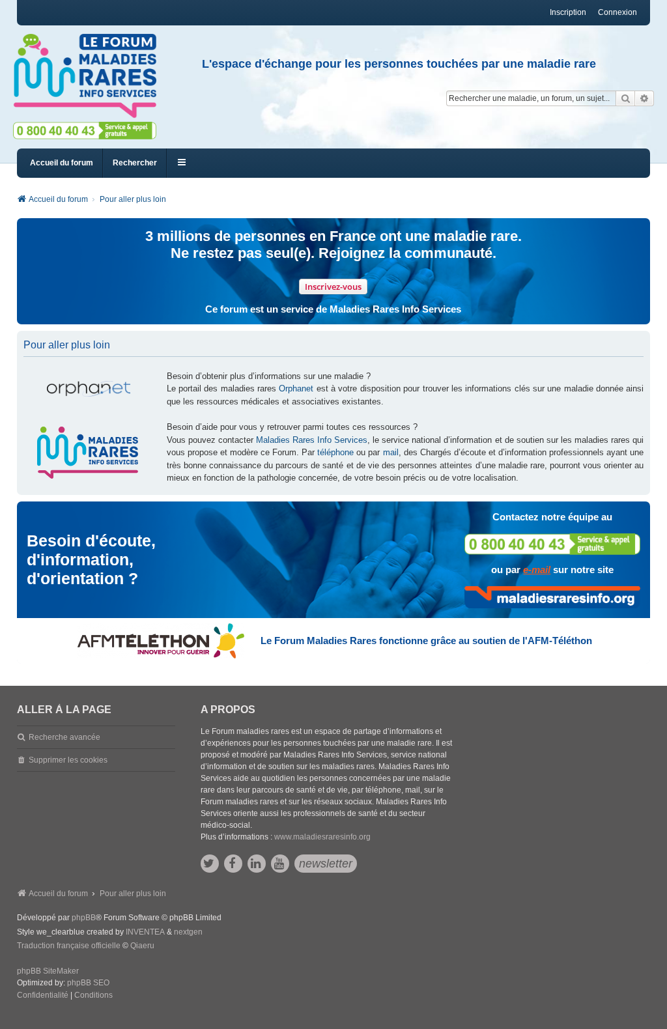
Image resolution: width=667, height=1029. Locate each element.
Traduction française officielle (69, 945)
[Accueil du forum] (90, 76)
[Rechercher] (625, 98)
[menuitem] (42, 996)
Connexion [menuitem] (617, 12)
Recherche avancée (64, 737)
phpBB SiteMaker (48, 971)
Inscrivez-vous (333, 286)
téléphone (335, 452)
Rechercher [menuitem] (135, 162)
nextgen (188, 932)
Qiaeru (142, 945)
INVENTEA (145, 932)
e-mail (536, 569)
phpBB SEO (88, 982)
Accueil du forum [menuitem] (61, 162)
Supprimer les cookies (68, 760)
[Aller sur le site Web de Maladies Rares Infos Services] (552, 597)
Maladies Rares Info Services (311, 440)
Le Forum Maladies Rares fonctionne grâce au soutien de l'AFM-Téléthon (426, 640)
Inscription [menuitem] (568, 12)
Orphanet (296, 388)
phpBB (84, 917)
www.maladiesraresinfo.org (322, 836)
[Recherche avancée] (644, 98)
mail (391, 452)
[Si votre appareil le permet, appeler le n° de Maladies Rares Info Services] (552, 544)
